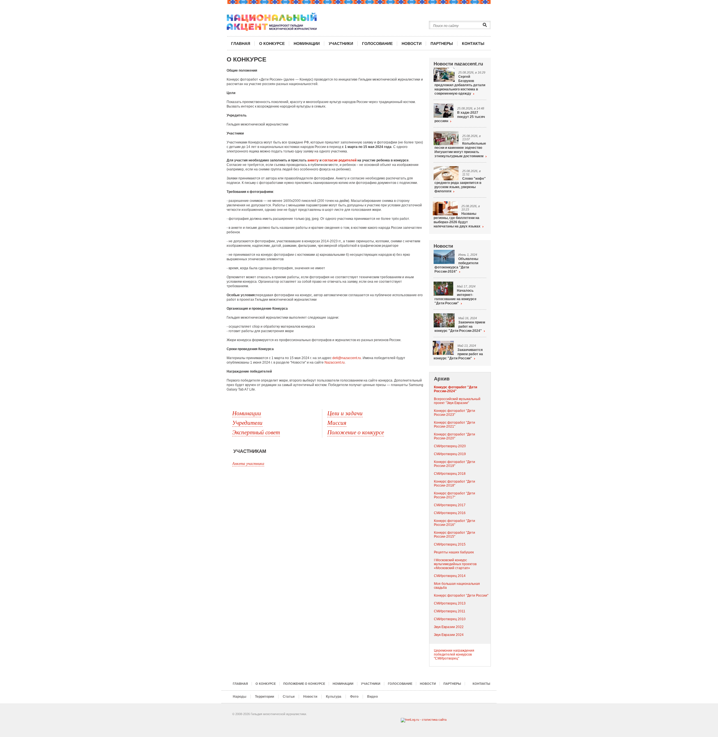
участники (341, 43)
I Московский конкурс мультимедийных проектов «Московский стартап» (455, 564)
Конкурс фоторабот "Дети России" (461, 595)
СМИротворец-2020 (450, 446)
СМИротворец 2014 (450, 576)
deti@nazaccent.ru (346, 358)
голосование (377, 43)
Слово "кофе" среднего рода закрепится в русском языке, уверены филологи (460, 185)
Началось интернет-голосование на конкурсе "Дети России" (455, 297)
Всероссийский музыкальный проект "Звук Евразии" (457, 401)
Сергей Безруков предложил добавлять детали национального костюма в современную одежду (459, 85)
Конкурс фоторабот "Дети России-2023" (454, 413)
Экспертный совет (256, 432)
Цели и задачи (345, 413)
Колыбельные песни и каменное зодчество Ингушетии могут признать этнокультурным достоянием (460, 150)
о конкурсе (272, 43)
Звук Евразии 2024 (449, 635)
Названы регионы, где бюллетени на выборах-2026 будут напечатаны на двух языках (457, 220)
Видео (372, 697)
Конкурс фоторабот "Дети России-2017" (454, 495)
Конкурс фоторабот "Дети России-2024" (455, 389)
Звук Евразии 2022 (449, 627)
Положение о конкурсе (355, 432)
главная (240, 43)
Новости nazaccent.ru (458, 64)
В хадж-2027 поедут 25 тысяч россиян (459, 117)
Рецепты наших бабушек (454, 552)
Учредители (247, 422)
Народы (239, 697)
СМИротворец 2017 (450, 505)
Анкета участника (248, 463)
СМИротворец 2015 (450, 544)
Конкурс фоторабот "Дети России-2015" (454, 535)
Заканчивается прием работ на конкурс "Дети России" (458, 354)
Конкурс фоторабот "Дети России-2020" (454, 436)
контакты (473, 43)
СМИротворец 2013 (450, 603)
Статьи (288, 697)
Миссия (336, 422)
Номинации (246, 413)
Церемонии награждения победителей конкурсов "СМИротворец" (454, 654)
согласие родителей (339, 160)
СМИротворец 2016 (450, 513)
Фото (354, 697)
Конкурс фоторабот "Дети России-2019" (454, 464)
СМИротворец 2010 (450, 619)
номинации (307, 43)
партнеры (442, 43)
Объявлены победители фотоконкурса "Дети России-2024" (456, 265)
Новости (443, 246)
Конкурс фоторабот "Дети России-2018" (454, 483)
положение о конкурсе (304, 683)
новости (412, 43)
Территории (264, 697)
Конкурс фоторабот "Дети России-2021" (454, 424)
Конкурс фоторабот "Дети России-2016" (454, 523)
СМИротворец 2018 (450, 474)
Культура (333, 697)
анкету (313, 160)
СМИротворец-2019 (450, 454)
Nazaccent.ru (335, 362)
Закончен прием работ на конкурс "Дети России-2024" (459, 326)
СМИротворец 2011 (449, 611)
